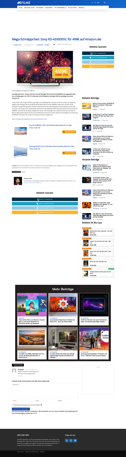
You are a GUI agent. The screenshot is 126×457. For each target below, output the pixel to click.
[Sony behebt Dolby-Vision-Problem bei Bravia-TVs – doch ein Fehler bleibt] (63, 304)
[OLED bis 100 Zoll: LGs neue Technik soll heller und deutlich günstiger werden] (94, 304)
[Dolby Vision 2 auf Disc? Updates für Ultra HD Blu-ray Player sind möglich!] (86, 117)
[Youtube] (98, 3)
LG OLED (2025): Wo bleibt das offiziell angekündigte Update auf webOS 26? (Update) (62, 355)
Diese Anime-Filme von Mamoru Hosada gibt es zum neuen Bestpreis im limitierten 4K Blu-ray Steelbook (32, 321)
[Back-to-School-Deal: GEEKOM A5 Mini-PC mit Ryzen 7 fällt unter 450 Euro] (86, 106)
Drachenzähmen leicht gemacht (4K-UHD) (100, 272)
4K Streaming (96, 172)
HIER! (35, 413)
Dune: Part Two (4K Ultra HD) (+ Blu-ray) (100, 252)
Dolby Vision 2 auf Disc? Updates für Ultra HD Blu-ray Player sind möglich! (103, 116)
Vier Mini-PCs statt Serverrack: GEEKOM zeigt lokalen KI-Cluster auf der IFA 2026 (103, 127)
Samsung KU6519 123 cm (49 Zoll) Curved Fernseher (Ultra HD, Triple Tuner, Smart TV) (51, 148)
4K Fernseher (40, 44)
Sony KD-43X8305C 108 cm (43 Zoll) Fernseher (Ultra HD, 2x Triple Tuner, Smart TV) (50, 127)
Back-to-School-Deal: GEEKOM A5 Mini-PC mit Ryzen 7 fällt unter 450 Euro (103, 105)
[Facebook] (92, 3)
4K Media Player (96, 120)
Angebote (47, 44)
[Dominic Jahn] (18, 181)
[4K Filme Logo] (26, 3)
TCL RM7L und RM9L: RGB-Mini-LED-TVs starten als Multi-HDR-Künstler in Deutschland (31, 355)
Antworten (20, 375)
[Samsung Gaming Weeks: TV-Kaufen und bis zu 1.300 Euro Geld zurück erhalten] (94, 339)
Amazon (23, 172)
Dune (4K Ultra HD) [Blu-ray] (98, 261)
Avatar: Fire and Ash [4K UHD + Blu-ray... (100, 242)
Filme (94, 156)
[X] (95, 3)
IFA (93, 131)
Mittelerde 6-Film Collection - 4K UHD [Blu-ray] (101, 232)
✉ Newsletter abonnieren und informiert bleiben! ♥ (27, 405)
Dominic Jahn (17, 44)
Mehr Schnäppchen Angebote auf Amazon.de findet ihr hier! (29, 119)
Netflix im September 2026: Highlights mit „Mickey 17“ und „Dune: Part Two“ (102, 204)
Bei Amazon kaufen (70, 131)
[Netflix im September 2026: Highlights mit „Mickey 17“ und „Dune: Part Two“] (86, 205)
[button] (105, 3)
